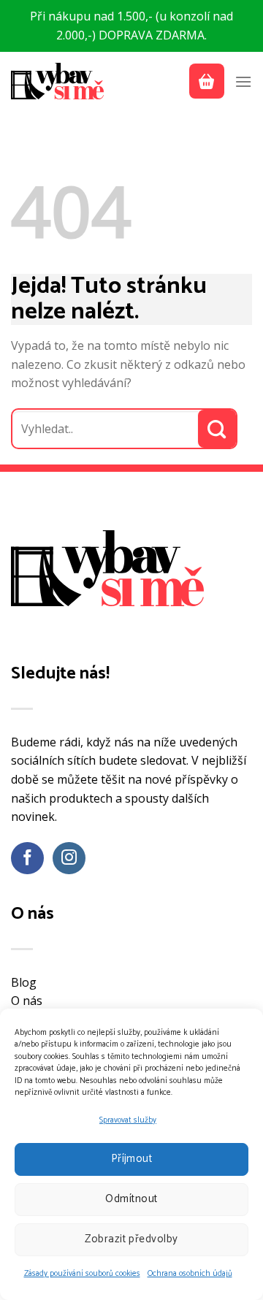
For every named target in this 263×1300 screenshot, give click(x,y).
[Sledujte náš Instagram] (69, 858)
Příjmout (132, 1159)
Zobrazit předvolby (131, 1239)
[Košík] (206, 81)
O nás (26, 1001)
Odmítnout (131, 1199)
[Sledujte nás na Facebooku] (27, 858)
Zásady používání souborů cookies (82, 1273)
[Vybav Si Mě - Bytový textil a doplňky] (58, 81)
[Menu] (243, 81)
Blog (24, 982)
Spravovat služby (127, 1120)
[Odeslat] (217, 429)
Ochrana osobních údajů (190, 1273)
